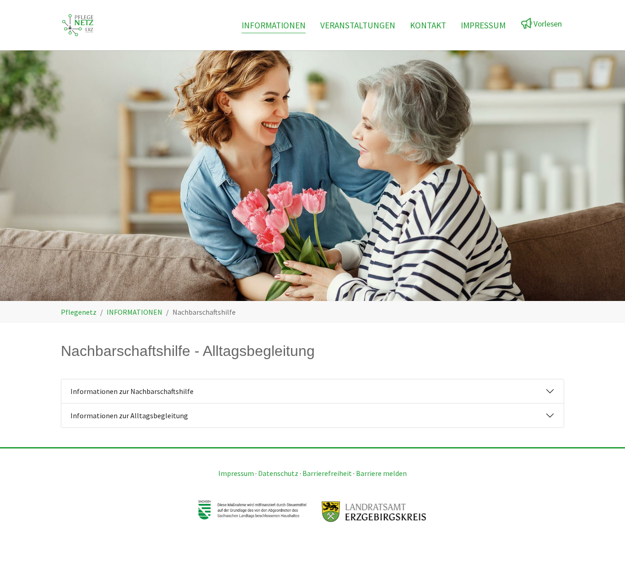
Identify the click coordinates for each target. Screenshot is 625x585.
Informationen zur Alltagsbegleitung (129, 415)
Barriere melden (381, 473)
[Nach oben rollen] (605, 565)
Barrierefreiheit (327, 473)
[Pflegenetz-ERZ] (78, 25)
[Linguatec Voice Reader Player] (542, 22)
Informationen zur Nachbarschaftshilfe (132, 391)
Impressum (236, 473)
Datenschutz (278, 473)
